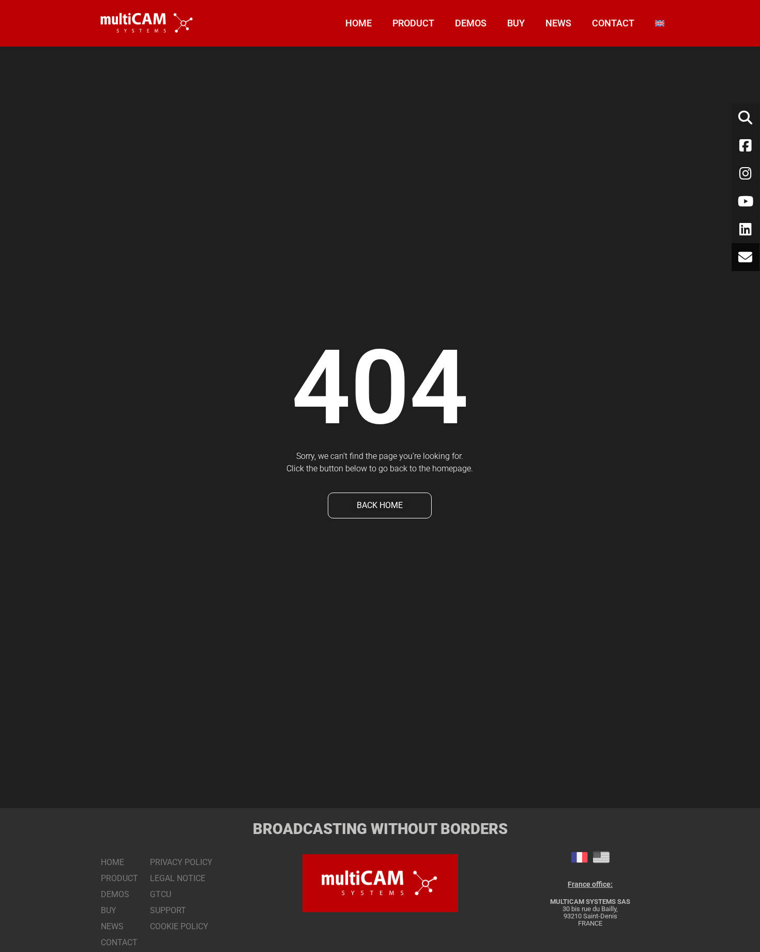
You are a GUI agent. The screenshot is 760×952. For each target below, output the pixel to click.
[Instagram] (745, 173)
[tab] (579, 857)
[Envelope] (745, 257)
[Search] (745, 117)
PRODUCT (413, 23)
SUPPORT (168, 910)
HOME (358, 23)
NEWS (558, 23)
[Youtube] (745, 201)
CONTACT (613, 23)
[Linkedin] (745, 229)
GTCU (160, 894)
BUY (516, 23)
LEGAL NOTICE (177, 878)
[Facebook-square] (745, 145)
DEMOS (471, 23)
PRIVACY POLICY (181, 862)
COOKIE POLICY (179, 926)
